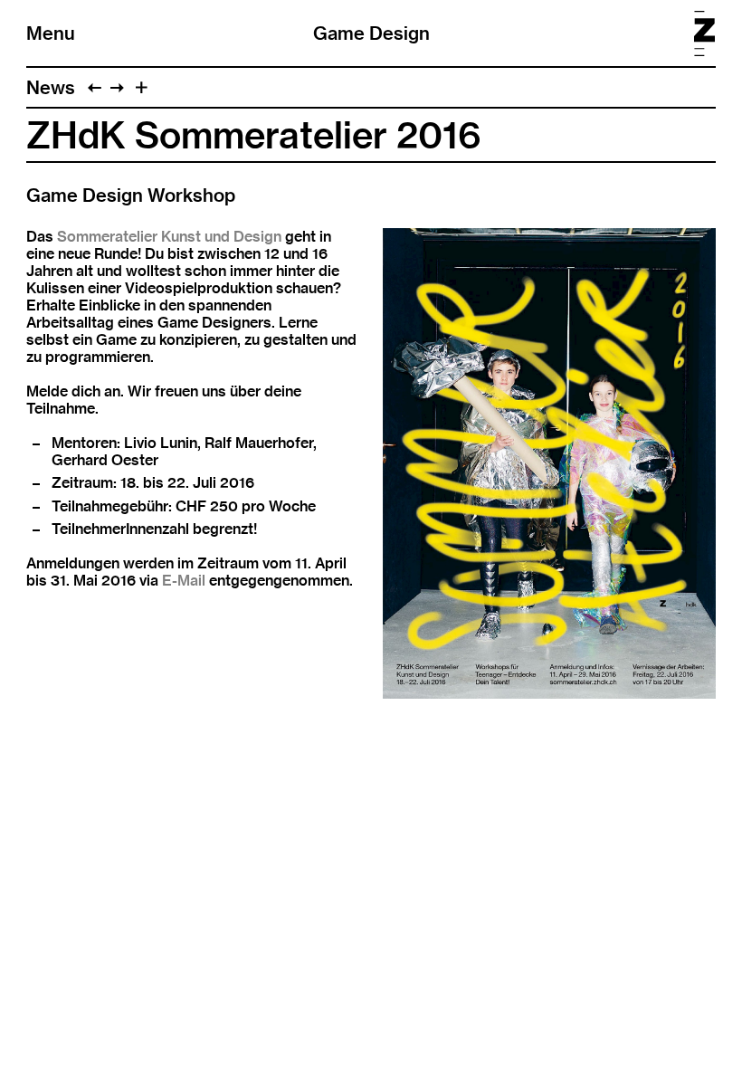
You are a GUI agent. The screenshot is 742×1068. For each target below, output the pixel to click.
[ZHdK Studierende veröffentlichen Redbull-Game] (117, 87)
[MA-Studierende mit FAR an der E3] (94, 87)
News (50, 87)
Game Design (371, 33)
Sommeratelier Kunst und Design (169, 236)
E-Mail (183, 580)
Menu (50, 33)
